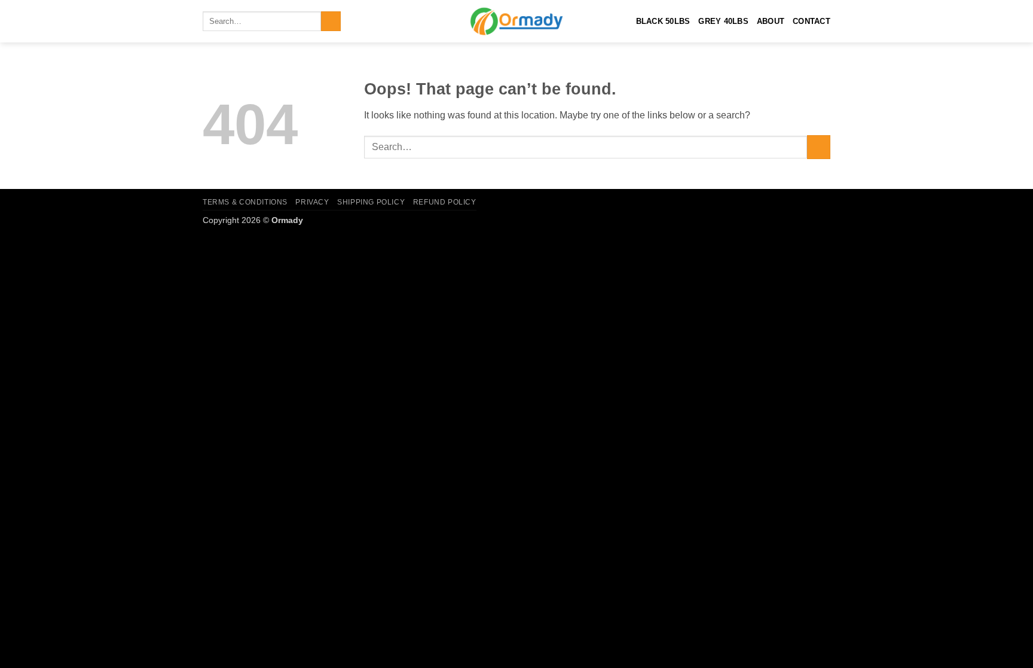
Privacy (312, 202)
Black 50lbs (663, 21)
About (770, 21)
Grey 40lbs (723, 21)
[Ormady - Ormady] (516, 21)
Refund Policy (444, 202)
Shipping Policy (371, 202)
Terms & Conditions (245, 202)
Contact (811, 21)
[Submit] (331, 21)
